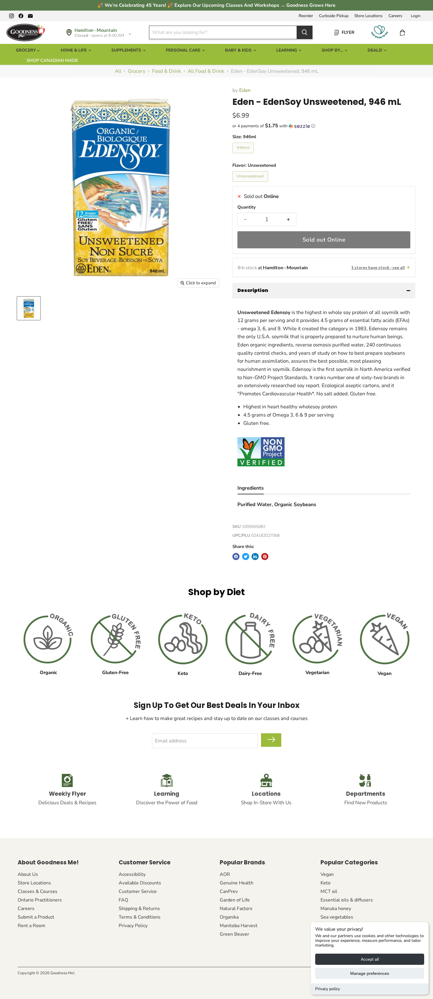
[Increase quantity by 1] (288, 219)
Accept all (370, 959)
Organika (229, 917)
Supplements (126, 50)
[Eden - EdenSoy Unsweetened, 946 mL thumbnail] (28, 308)
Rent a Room (31, 925)
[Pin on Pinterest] (264, 556)
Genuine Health (236, 883)
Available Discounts (140, 883)
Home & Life (74, 50)
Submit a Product (36, 917)
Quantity (246, 207)
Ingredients (250, 488)
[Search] (305, 32)
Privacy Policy (133, 925)
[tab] (250, 489)
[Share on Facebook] (235, 556)
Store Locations (368, 16)
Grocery (137, 71)
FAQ (123, 900)
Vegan (327, 874)
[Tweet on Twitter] (245, 556)
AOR (225, 874)
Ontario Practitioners (40, 900)
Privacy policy (327, 989)
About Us (28, 874)
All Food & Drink (206, 71)
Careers (395, 16)
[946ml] (243, 154)
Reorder (306, 16)
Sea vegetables (336, 917)
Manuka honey (335, 908)
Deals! (375, 50)
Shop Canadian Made (52, 60)
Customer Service (138, 891)
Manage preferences (369, 973)
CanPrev (229, 891)
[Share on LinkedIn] (255, 556)
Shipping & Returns (139, 908)
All (118, 71)
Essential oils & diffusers (346, 900)
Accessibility (132, 874)
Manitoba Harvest (238, 925)
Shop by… (333, 50)
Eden (245, 90)
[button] (323, 126)
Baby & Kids (239, 50)
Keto (325, 883)
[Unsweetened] (251, 183)
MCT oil (328, 891)
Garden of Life (235, 900)
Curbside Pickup (333, 16)
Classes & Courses (37, 891)
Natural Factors (236, 908)
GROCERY (26, 50)
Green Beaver (234, 934)
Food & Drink (166, 71)
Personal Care (183, 50)
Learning (287, 50)
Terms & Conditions (140, 917)
